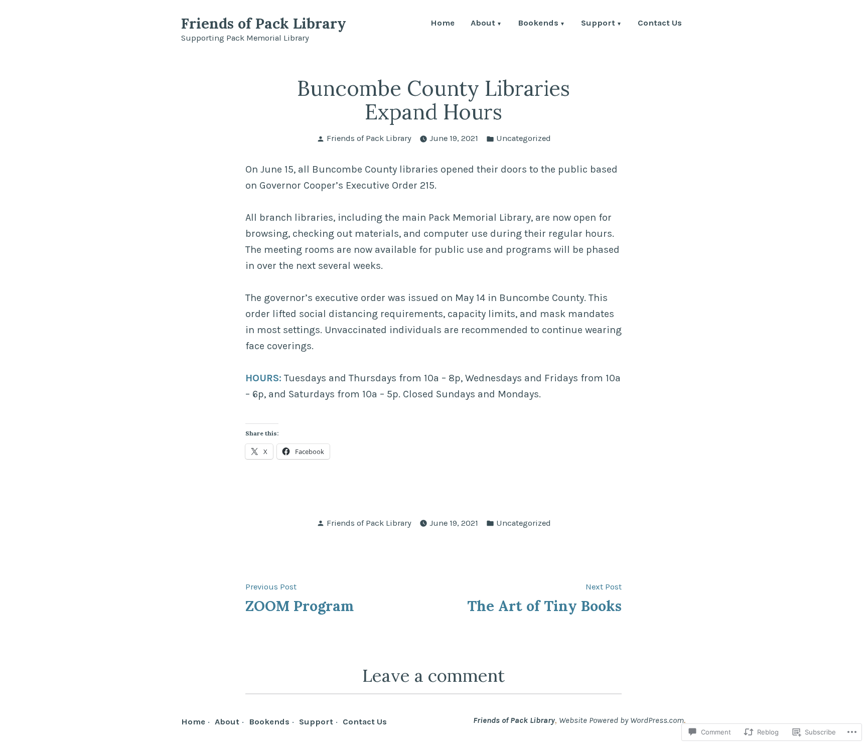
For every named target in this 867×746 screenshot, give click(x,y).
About (483, 24)
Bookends (538, 24)
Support (598, 24)
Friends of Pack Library (263, 23)
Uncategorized (523, 138)
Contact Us (660, 24)
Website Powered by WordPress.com (621, 720)
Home (442, 24)
